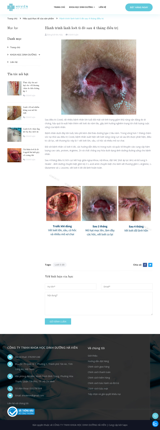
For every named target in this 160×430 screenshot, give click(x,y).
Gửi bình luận (58, 321)
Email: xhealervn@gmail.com (29, 395)
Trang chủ (15, 47)
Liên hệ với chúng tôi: (18, 403)
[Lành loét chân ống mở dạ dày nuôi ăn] (14, 134)
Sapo (125, 424)
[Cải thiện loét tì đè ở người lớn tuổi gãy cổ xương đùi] (14, 155)
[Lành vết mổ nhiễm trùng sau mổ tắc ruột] (14, 112)
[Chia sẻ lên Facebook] (145, 265)
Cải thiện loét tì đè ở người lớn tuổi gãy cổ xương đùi (31, 152)
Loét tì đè (60, 264)
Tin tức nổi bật (17, 74)
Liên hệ (14, 62)
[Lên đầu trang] (155, 400)
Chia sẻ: (137, 264)
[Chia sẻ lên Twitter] (150, 265)
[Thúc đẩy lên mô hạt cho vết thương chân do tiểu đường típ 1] (14, 88)
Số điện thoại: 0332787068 (28, 388)
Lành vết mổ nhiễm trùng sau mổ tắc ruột (31, 110)
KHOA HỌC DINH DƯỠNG (23, 54)
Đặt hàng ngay (139, 7)
